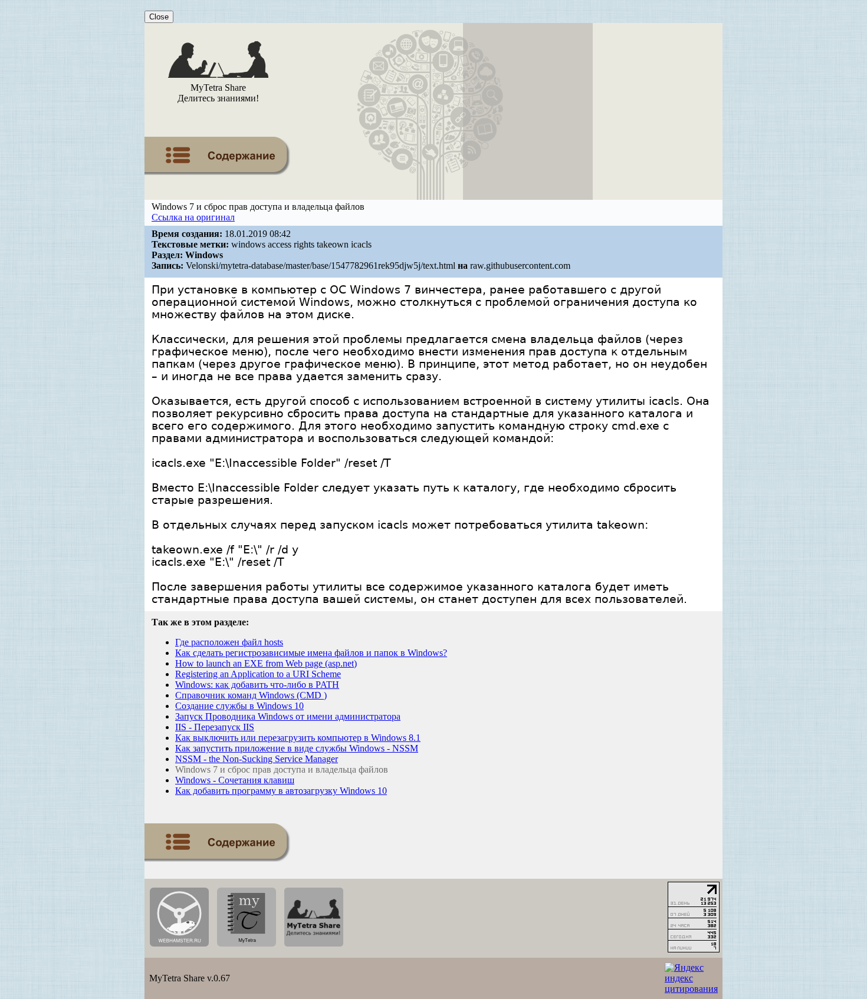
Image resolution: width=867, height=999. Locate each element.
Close (159, 16)
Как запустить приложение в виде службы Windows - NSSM (296, 748)
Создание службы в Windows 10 (239, 706)
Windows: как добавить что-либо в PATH (257, 685)
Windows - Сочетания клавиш (234, 780)
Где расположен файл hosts (229, 642)
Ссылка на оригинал (193, 217)
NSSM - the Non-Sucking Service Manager (256, 759)
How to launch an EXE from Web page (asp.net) (266, 663)
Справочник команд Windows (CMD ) (251, 695)
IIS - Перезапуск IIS (214, 727)
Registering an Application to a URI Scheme (258, 674)
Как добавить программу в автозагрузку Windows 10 (281, 791)
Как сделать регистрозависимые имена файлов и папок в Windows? (311, 653)
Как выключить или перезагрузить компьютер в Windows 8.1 (298, 738)
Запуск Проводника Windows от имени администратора (287, 716)
